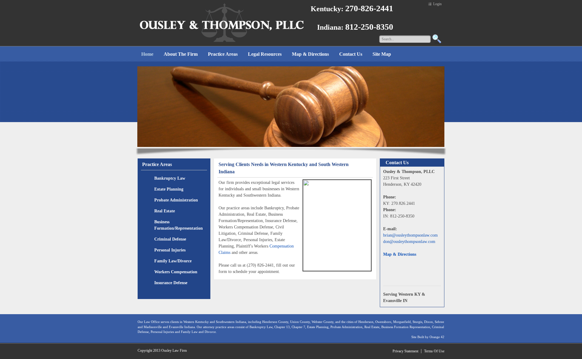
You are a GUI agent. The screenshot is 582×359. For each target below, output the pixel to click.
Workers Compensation (175, 272)
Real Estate (164, 211)
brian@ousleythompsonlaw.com (410, 235)
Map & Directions (399, 254)
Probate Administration (176, 200)
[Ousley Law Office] (222, 22)
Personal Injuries (170, 250)
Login (437, 4)
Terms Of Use (434, 351)
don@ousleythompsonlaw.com (409, 241)
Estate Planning (168, 189)
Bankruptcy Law (169, 178)
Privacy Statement (405, 351)
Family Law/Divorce (173, 261)
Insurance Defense (170, 283)
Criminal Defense (170, 239)
